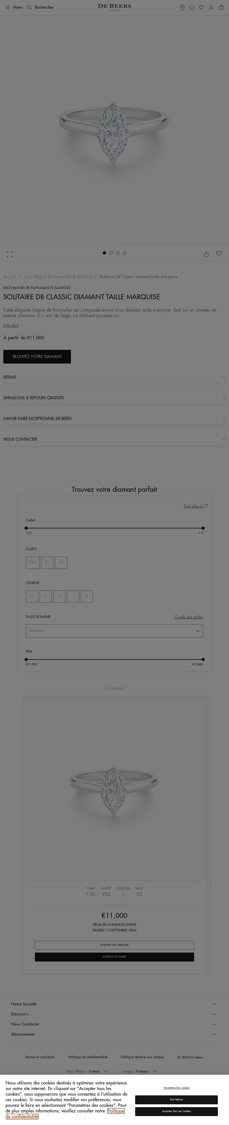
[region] (114, 1100)
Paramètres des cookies (176, 1088)
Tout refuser (176, 1099)
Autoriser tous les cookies (176, 1111)
